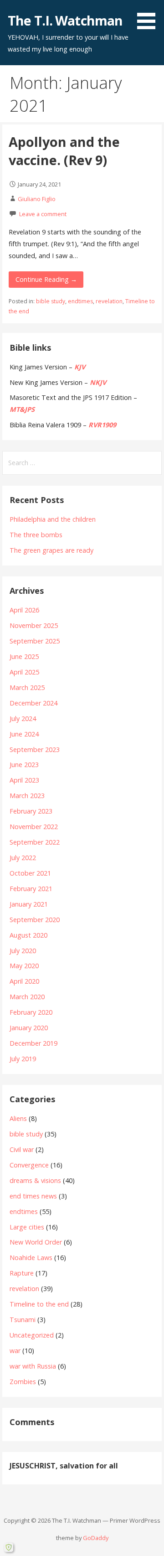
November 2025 (34, 625)
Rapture (22, 1273)
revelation (109, 301)
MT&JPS (22, 409)
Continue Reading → (46, 279)
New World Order (36, 1242)
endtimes (80, 301)
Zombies (23, 1381)
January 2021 (29, 904)
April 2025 (24, 672)
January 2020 (29, 1027)
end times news (33, 1196)
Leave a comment (43, 214)
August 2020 (28, 935)
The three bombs (36, 534)
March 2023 (27, 795)
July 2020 (23, 950)
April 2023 (24, 780)
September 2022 (35, 842)
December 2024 (33, 703)
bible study (50, 301)
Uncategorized (32, 1335)
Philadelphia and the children (53, 519)
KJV (79, 367)
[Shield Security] (8, 1547)
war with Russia (33, 1366)
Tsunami (23, 1319)
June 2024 (24, 734)
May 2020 (24, 965)
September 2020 (35, 919)
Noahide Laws (31, 1257)
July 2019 (23, 1058)
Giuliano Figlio (37, 199)
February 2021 (31, 888)
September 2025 (35, 641)
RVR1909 (102, 424)
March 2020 (27, 996)
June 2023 (24, 764)
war (15, 1350)
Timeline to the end (39, 1304)
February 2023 (31, 811)
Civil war (22, 1149)
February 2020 (31, 1012)
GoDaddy (95, 1538)
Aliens (18, 1118)
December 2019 (33, 1043)
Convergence (29, 1165)
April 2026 (24, 610)
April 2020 (24, 981)
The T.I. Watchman (65, 20)
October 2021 (30, 873)
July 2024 (23, 718)
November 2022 (34, 826)
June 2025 (24, 656)
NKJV (98, 382)
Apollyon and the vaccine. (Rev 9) (64, 151)
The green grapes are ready (51, 550)
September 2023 (35, 749)
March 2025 (27, 687)
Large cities (27, 1227)
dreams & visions (35, 1180)
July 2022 (23, 857)
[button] (149, 16)
